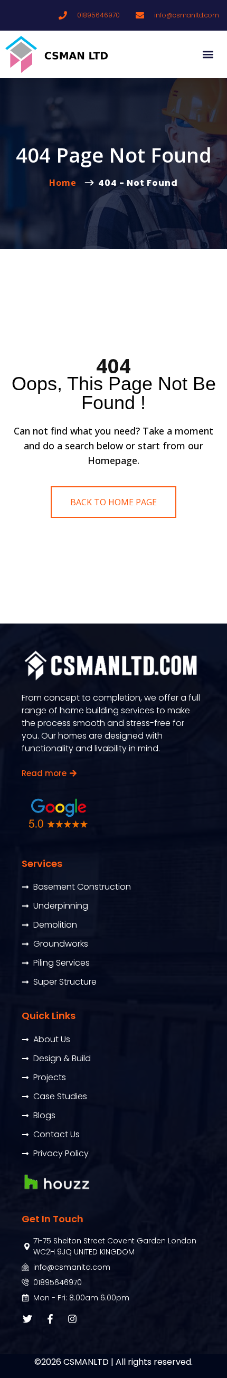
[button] (207, 54)
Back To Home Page (113, 502)
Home (65, 182)
